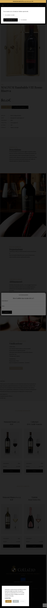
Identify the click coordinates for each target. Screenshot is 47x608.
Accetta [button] (8, 601)
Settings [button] (22, 601)
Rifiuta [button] (15, 601)
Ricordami (24, 19)
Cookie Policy (8, 598)
